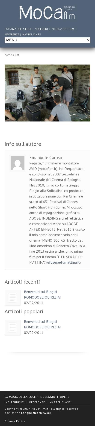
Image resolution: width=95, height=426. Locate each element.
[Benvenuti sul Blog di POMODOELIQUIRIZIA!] (13, 298)
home (8, 54)
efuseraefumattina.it (63, 262)
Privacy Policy (15, 421)
